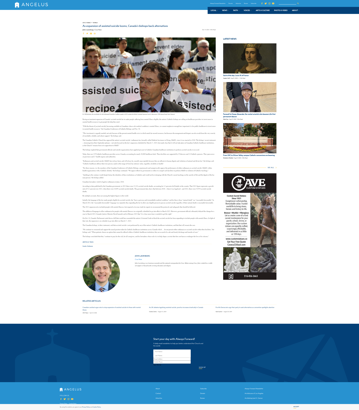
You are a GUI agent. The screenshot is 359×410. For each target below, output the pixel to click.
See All (271, 167)
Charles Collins (153, 311)
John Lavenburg (88, 30)
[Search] (298, 3)
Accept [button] (296, 406)
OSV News (85, 313)
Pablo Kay (225, 119)
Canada (84, 246)
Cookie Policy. (97, 407)
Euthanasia (90, 246)
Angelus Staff (226, 78)
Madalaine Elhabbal (228, 158)
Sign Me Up (157, 365)
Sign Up (202, 367)
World (95, 22)
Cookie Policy (72, 403)
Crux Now (98, 30)
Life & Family (87, 22)
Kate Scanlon (219, 311)
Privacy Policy (86, 407)
